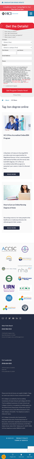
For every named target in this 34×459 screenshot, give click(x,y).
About (7, 100)
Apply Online (29, 456)
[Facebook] (6, 318)
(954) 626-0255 (7, 363)
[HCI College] (10, 13)
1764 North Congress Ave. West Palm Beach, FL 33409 (13, 335)
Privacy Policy (22, 438)
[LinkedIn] (17, 318)
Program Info (13, 456)
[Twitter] (10, 318)
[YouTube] (13, 318)
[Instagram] (20, 318)
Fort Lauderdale (7, 360)
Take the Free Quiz (17, 9)
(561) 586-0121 (7, 329)
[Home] (3, 100)
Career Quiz (21, 456)
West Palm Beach (7, 325)
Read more (11, 174)
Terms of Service (21, 440)
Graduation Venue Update (14, 2)
